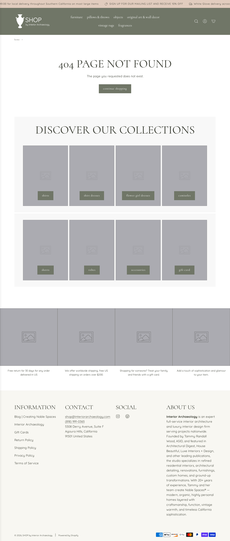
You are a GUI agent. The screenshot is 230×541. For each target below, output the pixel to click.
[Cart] (213, 21)
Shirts (45, 195)
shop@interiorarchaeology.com (87, 416)
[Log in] (205, 21)
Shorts (45, 270)
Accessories (138, 270)
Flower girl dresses (138, 195)
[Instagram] (118, 416)
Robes (91, 270)
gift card (184, 270)
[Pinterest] (127, 416)
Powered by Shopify (68, 535)
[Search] (196, 21)
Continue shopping (115, 88)
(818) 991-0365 (75, 421)
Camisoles (184, 195)
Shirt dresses (92, 195)
